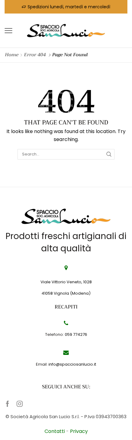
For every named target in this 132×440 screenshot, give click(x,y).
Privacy (79, 431)
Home (11, 55)
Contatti (55, 431)
